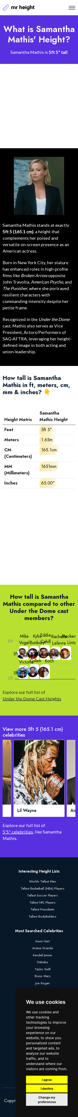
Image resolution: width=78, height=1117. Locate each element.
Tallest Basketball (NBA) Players (42, 888)
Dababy (42, 962)
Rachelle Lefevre (59, 640)
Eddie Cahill (45, 638)
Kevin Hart (42, 941)
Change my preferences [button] (47, 1099)
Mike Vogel (24, 639)
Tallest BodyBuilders (42, 916)
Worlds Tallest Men (42, 881)
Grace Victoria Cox (26, 662)
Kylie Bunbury (37, 639)
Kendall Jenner (42, 955)
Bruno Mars (42, 976)
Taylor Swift (42, 969)
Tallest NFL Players (42, 902)
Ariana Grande (42, 948)
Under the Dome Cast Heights (32, 698)
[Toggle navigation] (71, 8)
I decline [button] (47, 1088)
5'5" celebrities (18, 831)
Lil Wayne (26, 810)
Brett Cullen (35, 657)
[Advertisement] (39, 106)
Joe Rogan (42, 983)
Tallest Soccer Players (42, 895)
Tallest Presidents (42, 909)
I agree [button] (47, 1080)
